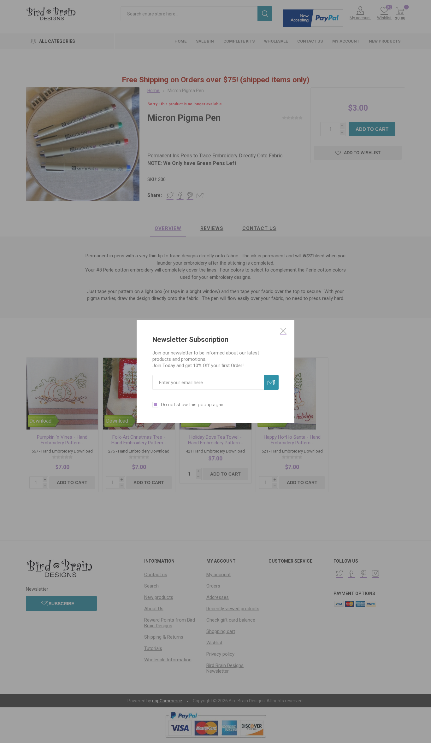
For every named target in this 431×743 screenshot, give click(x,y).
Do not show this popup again (192, 404)
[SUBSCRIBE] (271, 382)
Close (283, 331)
